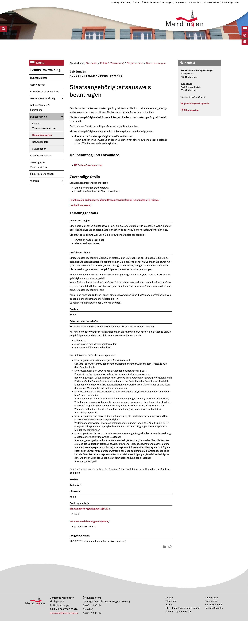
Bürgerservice (38, 116)
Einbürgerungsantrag (90, 165)
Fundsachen (39, 148)
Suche (136, 2)
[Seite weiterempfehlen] (170, 547)
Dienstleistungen (42, 135)
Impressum (180, 2)
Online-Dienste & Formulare (39, 107)
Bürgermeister (38, 77)
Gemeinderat (37, 84)
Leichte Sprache (230, 2)
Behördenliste (40, 141)
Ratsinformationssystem (44, 91)
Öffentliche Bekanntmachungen (157, 2)
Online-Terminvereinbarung (44, 126)
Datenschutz (195, 2)
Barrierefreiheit (211, 2)
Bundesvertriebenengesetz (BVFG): (90, 521)
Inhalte (114, 2)
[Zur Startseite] (111, 22)
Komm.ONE (185, 611)
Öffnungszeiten (191, 110)
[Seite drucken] (164, 547)
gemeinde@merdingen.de (196, 103)
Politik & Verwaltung (45, 70)
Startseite (125, 2)
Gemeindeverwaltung (42, 98)
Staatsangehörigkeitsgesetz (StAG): (90, 508)
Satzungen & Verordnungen (38, 165)
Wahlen (34, 180)
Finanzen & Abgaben (42, 173)
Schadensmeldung (40, 155)
